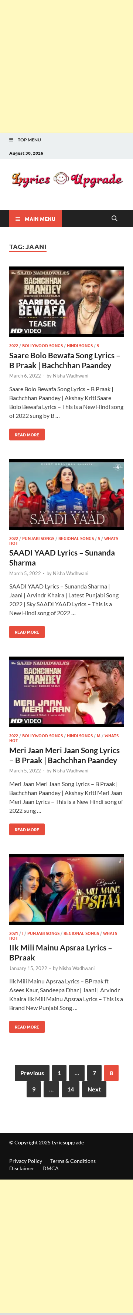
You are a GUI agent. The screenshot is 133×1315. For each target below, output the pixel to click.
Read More (24, 433)
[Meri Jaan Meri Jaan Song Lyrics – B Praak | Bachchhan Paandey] (66, 693)
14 (70, 1089)
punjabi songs (38, 538)
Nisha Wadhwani (70, 376)
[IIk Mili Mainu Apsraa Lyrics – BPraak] (66, 890)
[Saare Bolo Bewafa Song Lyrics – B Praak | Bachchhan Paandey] (66, 303)
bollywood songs (42, 345)
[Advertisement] (66, 66)
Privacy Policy (25, 1161)
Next (94, 1089)
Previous (32, 1072)
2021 (13, 933)
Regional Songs (76, 538)
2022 (13, 345)
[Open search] (114, 218)
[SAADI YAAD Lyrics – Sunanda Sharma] (66, 495)
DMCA (50, 1168)
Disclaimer (21, 1168)
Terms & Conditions (73, 1161)
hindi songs (80, 345)
